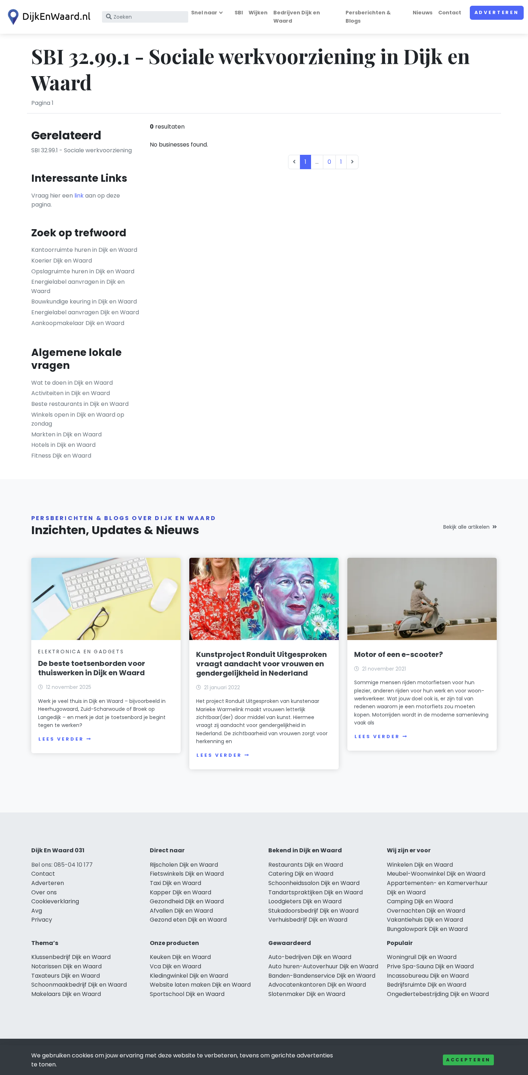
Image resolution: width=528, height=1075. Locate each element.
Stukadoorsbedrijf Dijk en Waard (313, 911)
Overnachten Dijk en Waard (426, 911)
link (79, 195)
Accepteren (468, 1060)
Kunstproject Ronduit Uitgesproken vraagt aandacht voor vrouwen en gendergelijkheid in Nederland (261, 663)
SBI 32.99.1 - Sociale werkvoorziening (81, 150)
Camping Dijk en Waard (420, 901)
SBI (239, 12)
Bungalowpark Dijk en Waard (427, 929)
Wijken (258, 12)
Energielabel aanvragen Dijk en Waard (85, 312)
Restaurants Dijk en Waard (305, 865)
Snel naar (204, 12)
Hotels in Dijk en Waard (63, 445)
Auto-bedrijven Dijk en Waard (309, 957)
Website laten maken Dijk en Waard (200, 985)
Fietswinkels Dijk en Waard (187, 874)
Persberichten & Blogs (368, 16)
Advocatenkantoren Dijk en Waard (317, 985)
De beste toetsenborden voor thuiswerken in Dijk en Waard (91, 668)
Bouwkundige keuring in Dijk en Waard (84, 301)
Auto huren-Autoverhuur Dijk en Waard (323, 966)
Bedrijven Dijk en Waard (296, 16)
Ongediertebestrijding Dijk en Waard (438, 994)
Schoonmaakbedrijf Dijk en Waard (79, 985)
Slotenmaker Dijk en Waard (306, 994)
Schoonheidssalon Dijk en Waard (314, 883)
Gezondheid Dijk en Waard (187, 901)
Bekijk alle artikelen (466, 526)
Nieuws (422, 12)
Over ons (44, 892)
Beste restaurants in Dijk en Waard (80, 404)
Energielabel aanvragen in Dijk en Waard (78, 286)
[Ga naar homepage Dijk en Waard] (47, 17)
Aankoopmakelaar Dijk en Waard (77, 323)
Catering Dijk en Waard (300, 874)
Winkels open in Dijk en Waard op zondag (77, 419)
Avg (36, 911)
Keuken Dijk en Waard (180, 957)
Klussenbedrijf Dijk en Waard (71, 957)
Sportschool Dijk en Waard (187, 994)
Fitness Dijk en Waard (61, 455)
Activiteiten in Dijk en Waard (70, 393)
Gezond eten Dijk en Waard (188, 920)
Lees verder (61, 739)
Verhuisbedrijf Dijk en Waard (307, 920)
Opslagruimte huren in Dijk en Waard (82, 271)
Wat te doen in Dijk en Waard (72, 383)
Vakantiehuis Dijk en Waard (425, 920)
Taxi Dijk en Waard (175, 883)
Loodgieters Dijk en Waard (305, 901)
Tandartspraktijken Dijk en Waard (315, 892)
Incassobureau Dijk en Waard (428, 976)
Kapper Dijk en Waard (180, 892)
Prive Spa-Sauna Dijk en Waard (430, 966)
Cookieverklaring (55, 901)
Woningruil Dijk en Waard (422, 957)
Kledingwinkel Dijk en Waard (189, 976)
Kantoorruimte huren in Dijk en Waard (84, 250)
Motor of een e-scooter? (398, 654)
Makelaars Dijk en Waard (66, 994)
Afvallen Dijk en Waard (181, 911)
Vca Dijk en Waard (175, 966)
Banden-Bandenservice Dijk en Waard (321, 976)
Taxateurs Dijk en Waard (65, 976)
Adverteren (496, 12)
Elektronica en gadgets (81, 651)
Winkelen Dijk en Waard (420, 865)
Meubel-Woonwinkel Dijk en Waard (436, 874)
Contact (449, 12)
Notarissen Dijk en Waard (66, 966)
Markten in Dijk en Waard (66, 434)
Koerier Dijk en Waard (61, 260)
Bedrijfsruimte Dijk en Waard (426, 985)
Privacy (41, 920)
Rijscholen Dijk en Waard (184, 865)
